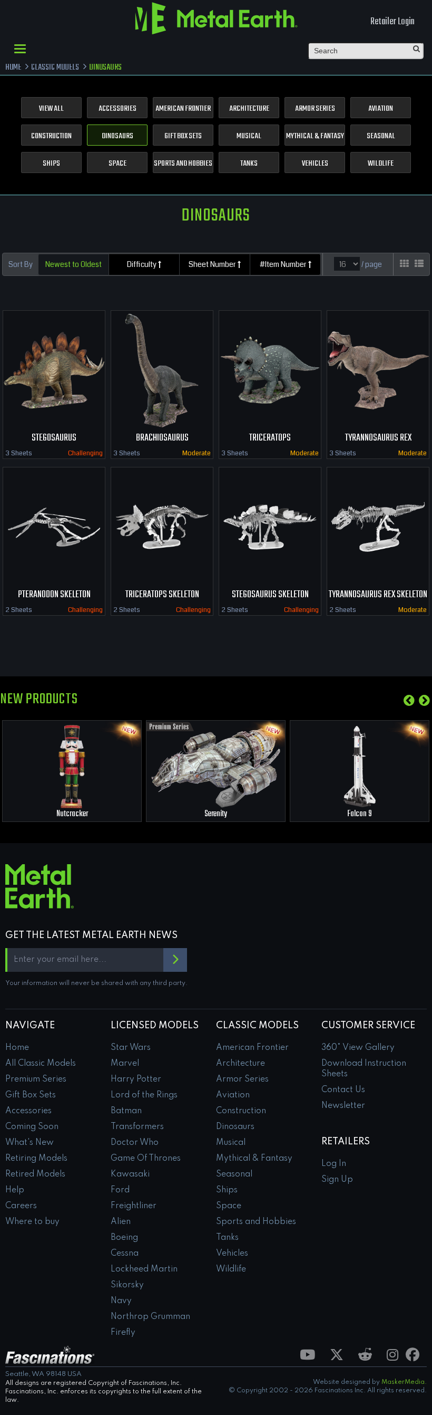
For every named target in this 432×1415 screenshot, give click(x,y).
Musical (249, 136)
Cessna (125, 1253)
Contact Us (343, 1090)
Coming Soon (31, 1127)
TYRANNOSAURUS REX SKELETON (378, 595)
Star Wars (131, 1048)
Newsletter (343, 1106)
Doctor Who (135, 1143)
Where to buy (32, 1222)
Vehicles (315, 163)
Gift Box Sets (183, 136)
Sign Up (337, 1179)
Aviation (380, 108)
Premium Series (35, 1079)
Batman (126, 1111)
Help (14, 1190)
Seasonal (381, 136)
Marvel (125, 1063)
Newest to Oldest (73, 264)
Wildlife (381, 163)
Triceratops (270, 438)
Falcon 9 (359, 814)
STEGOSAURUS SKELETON (270, 595)
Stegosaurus (54, 438)
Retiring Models (36, 1158)
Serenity (215, 814)
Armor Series (315, 108)
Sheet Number (213, 264)
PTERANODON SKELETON (54, 595)
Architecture (249, 108)
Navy (121, 1301)
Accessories (117, 108)
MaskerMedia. (404, 1382)
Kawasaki (130, 1174)
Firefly (123, 1332)
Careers (21, 1206)
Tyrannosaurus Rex (378, 438)
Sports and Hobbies (183, 163)
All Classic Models (40, 1063)
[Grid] (404, 264)
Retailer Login (392, 22)
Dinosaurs (117, 136)
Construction (51, 136)
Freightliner (133, 1206)
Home (17, 1048)
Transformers (137, 1127)
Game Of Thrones (146, 1158)
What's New (29, 1143)
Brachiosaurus (162, 438)
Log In (333, 1164)
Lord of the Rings (144, 1095)
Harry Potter (136, 1079)
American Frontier (183, 108)
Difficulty (142, 264)
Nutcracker (72, 814)
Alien (121, 1222)
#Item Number (284, 264)
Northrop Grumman (150, 1317)
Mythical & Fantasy (315, 136)
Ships (51, 163)
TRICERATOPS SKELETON (162, 595)
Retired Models (35, 1174)
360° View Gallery (358, 1048)
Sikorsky (127, 1285)
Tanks (249, 163)
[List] (419, 264)
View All (51, 108)
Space (117, 163)
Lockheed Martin (144, 1269)
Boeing (124, 1238)
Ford (120, 1190)
